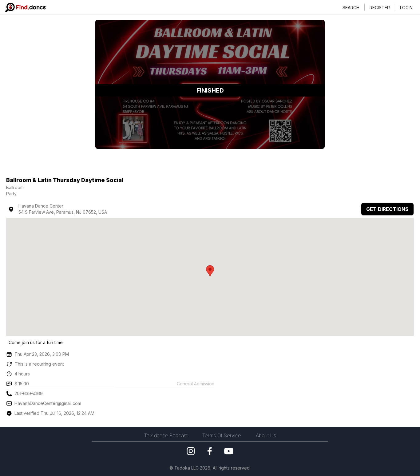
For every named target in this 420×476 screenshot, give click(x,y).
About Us (266, 435)
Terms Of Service (221, 435)
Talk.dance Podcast (166, 435)
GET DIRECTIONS (387, 209)
